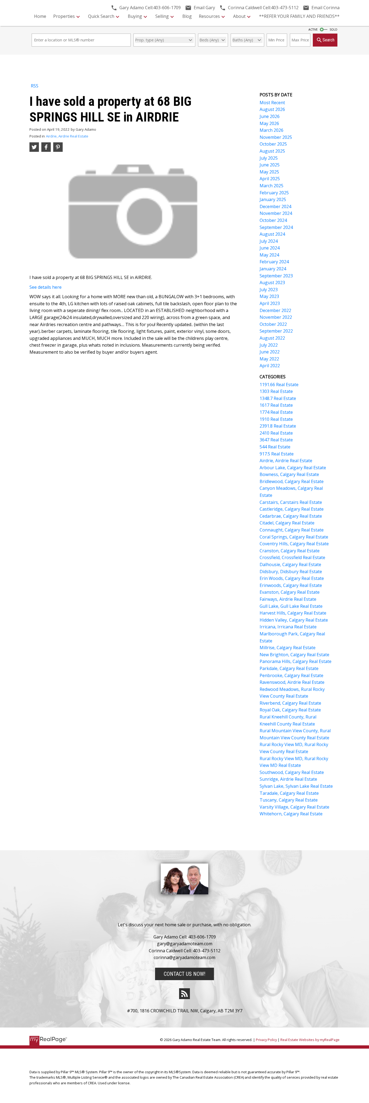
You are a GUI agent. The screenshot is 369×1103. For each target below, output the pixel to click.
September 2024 (276, 227)
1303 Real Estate (276, 391)
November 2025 (276, 137)
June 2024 (270, 248)
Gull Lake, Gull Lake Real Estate (291, 606)
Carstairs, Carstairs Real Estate (291, 502)
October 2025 (273, 144)
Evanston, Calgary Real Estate (290, 592)
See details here (45, 287)
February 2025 (274, 193)
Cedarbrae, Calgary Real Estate (291, 516)
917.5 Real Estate (277, 454)
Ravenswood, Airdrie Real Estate (292, 682)
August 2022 (272, 338)
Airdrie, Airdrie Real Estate (67, 136)
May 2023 (269, 296)
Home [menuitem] (40, 16)
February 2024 (274, 262)
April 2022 (270, 366)
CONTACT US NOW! (184, 974)
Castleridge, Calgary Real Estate (292, 509)
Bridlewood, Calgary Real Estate (292, 481)
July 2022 (269, 345)
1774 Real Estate (276, 412)
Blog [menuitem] (187, 16)
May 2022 (269, 359)
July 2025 (269, 158)
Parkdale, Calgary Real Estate (289, 668)
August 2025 (272, 151)
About (239, 16)
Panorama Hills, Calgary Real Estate (295, 661)
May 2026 (269, 123)
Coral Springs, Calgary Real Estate (294, 537)
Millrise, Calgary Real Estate (288, 648)
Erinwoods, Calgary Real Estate (291, 585)
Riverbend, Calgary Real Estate (290, 703)
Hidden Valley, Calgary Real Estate (294, 620)
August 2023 (272, 282)
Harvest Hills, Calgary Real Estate (293, 613)
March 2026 (271, 130)
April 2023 (270, 303)
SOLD (333, 29)
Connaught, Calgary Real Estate (292, 530)
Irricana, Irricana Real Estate (288, 627)
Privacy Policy (266, 1039)
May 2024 (269, 255)
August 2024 (272, 234)
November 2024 (276, 213)
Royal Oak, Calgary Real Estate (290, 710)
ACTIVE (313, 29)
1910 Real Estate (276, 419)
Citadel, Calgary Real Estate (287, 523)
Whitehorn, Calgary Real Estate (291, 814)
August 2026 (272, 109)
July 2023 (269, 290)
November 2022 (276, 317)
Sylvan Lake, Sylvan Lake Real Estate (296, 786)
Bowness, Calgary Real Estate (289, 474)
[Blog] (184, 993)
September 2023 (276, 276)
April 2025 (270, 179)
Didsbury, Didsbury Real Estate (291, 572)
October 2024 (273, 220)
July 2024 (269, 241)
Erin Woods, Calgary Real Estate (292, 578)
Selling (162, 16)
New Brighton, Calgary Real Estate (294, 655)
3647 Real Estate (276, 440)
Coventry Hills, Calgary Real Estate (294, 544)
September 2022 (276, 331)
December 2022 (275, 310)
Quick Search (101, 16)
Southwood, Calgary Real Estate (292, 772)
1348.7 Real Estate (278, 398)
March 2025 (271, 186)
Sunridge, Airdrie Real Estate (288, 779)
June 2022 (270, 352)
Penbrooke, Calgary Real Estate (291, 675)
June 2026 (270, 116)
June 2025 (270, 165)
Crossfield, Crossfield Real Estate (292, 557)
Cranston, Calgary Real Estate (290, 551)
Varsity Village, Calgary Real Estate (294, 807)
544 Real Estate (275, 447)
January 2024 (273, 269)
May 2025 (269, 172)
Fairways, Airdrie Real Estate (288, 599)
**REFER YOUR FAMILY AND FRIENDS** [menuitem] (299, 16)
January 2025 (273, 199)
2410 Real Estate (276, 433)
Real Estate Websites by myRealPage (310, 1039)
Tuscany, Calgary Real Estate (289, 800)
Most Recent (272, 103)
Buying (135, 16)
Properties (64, 16)
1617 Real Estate (276, 405)
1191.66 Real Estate (279, 385)
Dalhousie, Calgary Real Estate (290, 564)
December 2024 (275, 206)
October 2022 (273, 324)
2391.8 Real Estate (278, 426)
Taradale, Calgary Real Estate (289, 793)
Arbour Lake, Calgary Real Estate (293, 468)
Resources (209, 16)
